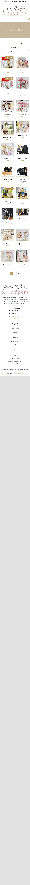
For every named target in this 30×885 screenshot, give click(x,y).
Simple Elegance (7, 92)
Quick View (7, 66)
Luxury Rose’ (7, 115)
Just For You (22, 265)
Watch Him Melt (22, 158)
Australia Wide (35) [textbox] (14, 52)
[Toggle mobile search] (14, 18)
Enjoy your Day (22, 244)
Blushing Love (22, 136)
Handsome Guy (7, 179)
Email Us (14, 313)
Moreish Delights (7, 202)
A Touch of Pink (22, 115)
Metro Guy (22, 219)
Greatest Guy (7, 223)
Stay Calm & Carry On (22, 93)
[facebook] (12, 324)
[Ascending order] (21, 43)
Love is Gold (7, 71)
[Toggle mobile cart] (25, 20)
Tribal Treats (23, 202)
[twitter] (15, 324)
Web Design (5, 373)
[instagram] (17, 324)
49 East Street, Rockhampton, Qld (16, 318)
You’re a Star (7, 265)
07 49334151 (15, 311)
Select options (7, 65)
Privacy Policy (16, 373)
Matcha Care (7, 137)
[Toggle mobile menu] (25, 18)
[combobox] (15, 51)
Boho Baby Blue (7, 244)
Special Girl (7, 158)
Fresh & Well (22, 71)
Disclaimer (23, 373)
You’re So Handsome (22, 180)
